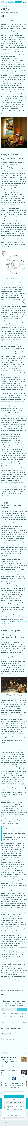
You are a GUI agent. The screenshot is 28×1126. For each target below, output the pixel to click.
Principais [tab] (4, 1053)
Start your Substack (9, 1119)
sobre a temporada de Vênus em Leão (8, 1058)
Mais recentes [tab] (12, 1053)
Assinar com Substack (15, 1102)
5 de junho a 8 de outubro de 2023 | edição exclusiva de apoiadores (9, 1062)
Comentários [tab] (5, 1033)
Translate (5, 6)
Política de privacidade (18, 1016)
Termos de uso (7, 1107)
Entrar (24, 2)
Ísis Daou (7, 15)
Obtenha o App (22, 1119)
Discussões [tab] (20, 1053)
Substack (7, 1122)
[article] (14, 1062)
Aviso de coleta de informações (11, 1109)
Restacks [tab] (12, 1033)
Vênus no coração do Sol (9, 1071)
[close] (23, 1076)
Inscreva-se (19, 2)
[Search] (25, 1053)
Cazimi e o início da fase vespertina (7, 1073)
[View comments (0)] (8, 20)
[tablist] (8, 1033)
